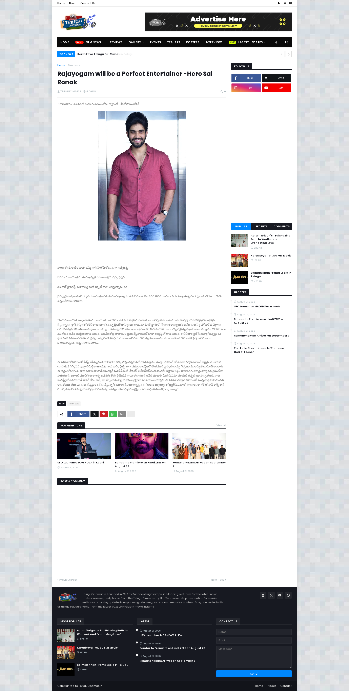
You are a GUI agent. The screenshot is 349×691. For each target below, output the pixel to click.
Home (61, 3)
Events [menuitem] (155, 42)
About (73, 3)
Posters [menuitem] (192, 42)
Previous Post (68, 580)
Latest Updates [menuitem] (250, 42)
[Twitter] (94, 414)
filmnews (74, 65)
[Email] (122, 414)
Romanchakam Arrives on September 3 (199, 464)
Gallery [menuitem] (134, 42)
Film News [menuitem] (93, 42)
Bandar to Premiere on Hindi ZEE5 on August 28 (140, 464)
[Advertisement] (261, 157)
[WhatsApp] (113, 414)
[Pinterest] (104, 414)
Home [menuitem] (64, 42)
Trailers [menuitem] (173, 42)
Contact (286, 686)
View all (221, 425)
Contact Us (87, 3)
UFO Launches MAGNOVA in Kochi (80, 462)
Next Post (217, 580)
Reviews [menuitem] (116, 42)
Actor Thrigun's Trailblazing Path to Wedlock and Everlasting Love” (270, 239)
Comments (282, 226)
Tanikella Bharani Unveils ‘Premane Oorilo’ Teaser (259, 350)
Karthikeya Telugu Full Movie (271, 255)
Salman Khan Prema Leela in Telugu (102, 54)
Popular (241, 226)
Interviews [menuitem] (214, 42)
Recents (261, 226)
